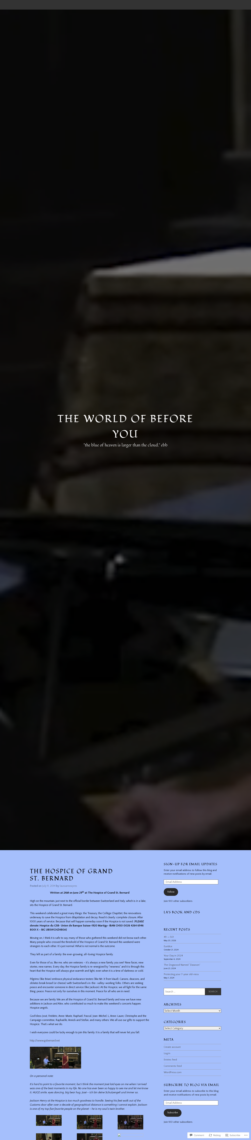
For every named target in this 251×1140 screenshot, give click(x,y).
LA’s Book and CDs (182, 912)
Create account (172, 1047)
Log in (167, 1053)
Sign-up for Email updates (190, 864)
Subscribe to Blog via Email (191, 1085)
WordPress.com (173, 1072)
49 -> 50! (169, 937)
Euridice (168, 946)
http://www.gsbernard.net (45, 1040)
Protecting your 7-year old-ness (181, 974)
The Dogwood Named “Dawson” (182, 965)
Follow (171, 892)
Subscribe (172, 1112)
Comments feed (173, 1066)
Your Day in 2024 (173, 955)
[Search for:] (192, 991)
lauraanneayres (68, 885)
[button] (49, 1122)
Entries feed (170, 1059)
